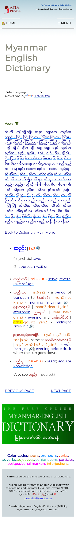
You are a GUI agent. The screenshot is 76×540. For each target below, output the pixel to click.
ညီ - (10, 190)
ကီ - (12, 132)
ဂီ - (52, 153)
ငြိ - (7, 158)
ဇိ (38, 184)
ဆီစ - (24, 174)
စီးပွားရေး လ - (47, 163)
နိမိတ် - (27, 216)
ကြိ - (19, 137)
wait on (42, 267)
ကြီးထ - (55, 137)
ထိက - (28, 205)
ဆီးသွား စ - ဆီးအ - (57, 179)
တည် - (32, 200)
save (36, 259)
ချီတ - (26, 147)
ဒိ (45, 211)
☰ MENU (64, 23)
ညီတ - (32, 190)
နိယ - (37, 216)
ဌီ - (33, 195)
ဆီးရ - (38, 179)
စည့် (14, 169)
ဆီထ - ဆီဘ (37, 174)
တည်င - (43, 200)
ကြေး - (9, 142)
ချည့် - (22, 153)
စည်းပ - (54, 169)
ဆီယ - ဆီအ (62, 174)
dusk (67, 349)
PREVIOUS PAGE (19, 391)
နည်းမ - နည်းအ (38, 221)
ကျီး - (30, 132)
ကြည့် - (44, 142)
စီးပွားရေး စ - (28, 163)
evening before (49, 349)
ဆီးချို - (27, 179)
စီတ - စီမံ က (33, 158)
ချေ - (40, 147)
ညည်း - (10, 195)
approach (27, 267)
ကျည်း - (10, 137)
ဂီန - (58, 153)
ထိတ (37, 205)
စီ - (22, 158)
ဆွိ (27, 184)
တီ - (64, 195)
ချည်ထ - (11, 153)
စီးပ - (14, 163)
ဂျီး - (68, 153)
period (60, 292)
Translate (42, 96)
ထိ (21, 205)
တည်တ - (56, 200)
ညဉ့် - (67, 190)
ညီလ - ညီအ (46, 190)
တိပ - (56, 195)
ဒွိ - (13, 216)
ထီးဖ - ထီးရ (15, 211)
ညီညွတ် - (20, 190)
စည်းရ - (65, 169)
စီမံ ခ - (47, 158)
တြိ (9, 205)
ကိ (6, 132)
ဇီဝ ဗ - (62, 184)
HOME (9, 23)
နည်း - (66, 216)
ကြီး (25, 137)
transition (21, 298)
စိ (18, 158)
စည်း (21, 169)
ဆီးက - (16, 179)
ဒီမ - (68, 211)
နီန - (51, 216)
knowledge (23, 366)
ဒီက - (53, 211)
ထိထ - (45, 205)
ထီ (53, 205)
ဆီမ (50, 174)
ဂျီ (63, 153)
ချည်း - (31, 153)
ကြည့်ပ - (56, 142)
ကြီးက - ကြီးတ (39, 137)
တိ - (39, 195)
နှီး (51, 221)
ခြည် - (41, 153)
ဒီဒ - (61, 211)
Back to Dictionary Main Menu (30, 232)
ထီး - (59, 205)
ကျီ (24, 132)
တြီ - (15, 205)
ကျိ (18, 132)
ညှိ (17, 195)
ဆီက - (14, 174)
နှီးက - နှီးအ (61, 221)
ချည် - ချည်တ (62, 147)
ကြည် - (19, 142)
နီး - (58, 216)
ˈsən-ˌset (21, 349)
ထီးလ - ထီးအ (33, 211)
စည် (61, 163)
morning (36, 302)
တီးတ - (22, 200)
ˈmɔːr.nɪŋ (53, 302)
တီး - (13, 200)
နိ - (18, 216)
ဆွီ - (33, 184)
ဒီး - (7, 216)
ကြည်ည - (31, 142)
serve (52, 279)
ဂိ (47, 153)
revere (65, 279)
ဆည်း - (20, 184)
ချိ (14, 147)
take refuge (23, 284)
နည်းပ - (10, 221)
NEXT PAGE (61, 391)
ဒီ (48, 211)
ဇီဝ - (54, 184)
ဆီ (6, 174)
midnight (63, 322)
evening (35, 317)
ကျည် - (40, 132)
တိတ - (47, 195)
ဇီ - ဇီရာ (44, 184)
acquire (64, 361)
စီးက (60, 158)
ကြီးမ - (66, 137)
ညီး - (59, 190)
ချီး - (33, 147)
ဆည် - (9, 184)
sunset (65, 345)
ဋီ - (29, 195)
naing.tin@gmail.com (38, 498)
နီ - (45, 216)
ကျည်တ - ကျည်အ (58, 132)
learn (51, 361)
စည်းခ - (42, 169)
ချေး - (48, 147)
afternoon (21, 312)
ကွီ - (9, 147)
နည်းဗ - (21, 221)
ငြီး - (13, 158)
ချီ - (19, 147)
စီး (54, 158)
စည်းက (31, 169)
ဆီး (7, 179)
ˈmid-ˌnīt (21, 326)
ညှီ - (23, 195)
